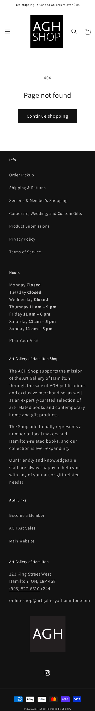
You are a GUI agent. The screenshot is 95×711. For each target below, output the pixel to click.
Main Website (21, 541)
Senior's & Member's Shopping (38, 200)
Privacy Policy (22, 239)
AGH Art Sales (22, 528)
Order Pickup (21, 175)
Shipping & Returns (27, 187)
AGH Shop (39, 708)
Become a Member (27, 515)
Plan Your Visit (24, 340)
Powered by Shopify (59, 708)
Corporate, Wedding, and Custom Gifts (45, 213)
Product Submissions (29, 226)
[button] (7, 31)
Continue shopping (47, 116)
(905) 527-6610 (24, 589)
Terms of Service (25, 251)
